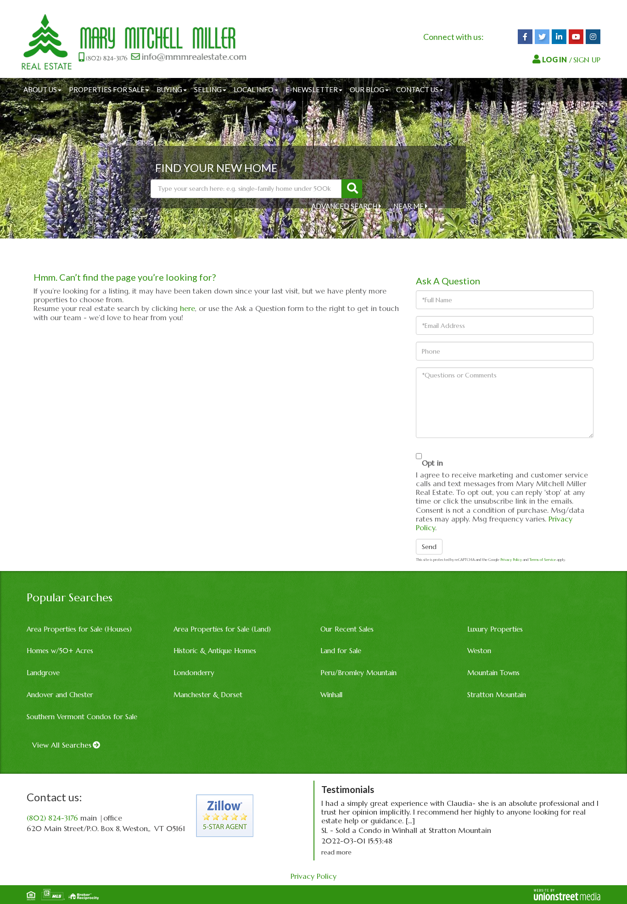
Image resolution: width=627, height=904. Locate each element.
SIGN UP (586, 59)
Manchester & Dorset (208, 694)
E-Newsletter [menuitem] (312, 89)
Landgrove (43, 672)
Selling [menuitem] (208, 89)
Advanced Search (344, 206)
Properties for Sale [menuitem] (107, 89)
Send (429, 547)
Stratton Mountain (496, 694)
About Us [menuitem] (40, 89)
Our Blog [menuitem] (367, 89)
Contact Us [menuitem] (417, 89)
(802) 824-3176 (52, 817)
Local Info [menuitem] (254, 89)
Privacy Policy (511, 559)
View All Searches (61, 744)
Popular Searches (69, 598)
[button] (351, 188)
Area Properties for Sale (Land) (222, 629)
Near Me (408, 206)
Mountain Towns (493, 672)
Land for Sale (340, 650)
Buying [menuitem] (169, 89)
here (187, 308)
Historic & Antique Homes (215, 650)
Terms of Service (542, 559)
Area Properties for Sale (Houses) (79, 629)
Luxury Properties (495, 629)
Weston (479, 650)
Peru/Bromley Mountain (358, 672)
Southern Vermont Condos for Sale (82, 716)
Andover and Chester (60, 694)
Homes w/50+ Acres (60, 650)
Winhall (331, 694)
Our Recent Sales (347, 629)
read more (336, 852)
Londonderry (194, 672)
